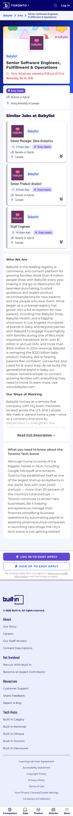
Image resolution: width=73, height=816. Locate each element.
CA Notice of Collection (36, 798)
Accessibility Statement (36, 767)
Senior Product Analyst (26, 183)
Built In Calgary (13, 719)
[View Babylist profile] (36, 32)
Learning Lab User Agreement (36, 761)
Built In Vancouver (15, 748)
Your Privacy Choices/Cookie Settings (36, 792)
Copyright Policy (36, 773)
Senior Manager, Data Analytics (32, 140)
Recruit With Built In (17, 664)
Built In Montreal (14, 726)
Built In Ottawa (13, 734)
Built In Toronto (14, 741)
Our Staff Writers (15, 641)
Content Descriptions (17, 648)
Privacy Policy (36, 780)
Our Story (10, 626)
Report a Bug (12, 703)
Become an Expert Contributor (24, 672)
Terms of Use (36, 786)
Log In (65, 5)
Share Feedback (14, 695)
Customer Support (16, 688)
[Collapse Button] (61, 156)
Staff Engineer (20, 226)
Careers (8, 633)
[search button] (55, 5)
